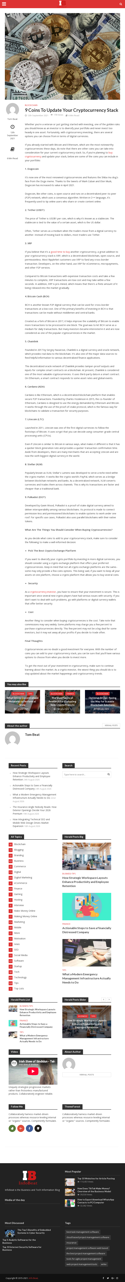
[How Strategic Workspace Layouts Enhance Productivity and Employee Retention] (86, 856)
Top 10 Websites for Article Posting (96, 1178)
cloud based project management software (88, 1237)
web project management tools (82, 1264)
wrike (103, 1264)
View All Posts (111, 725)
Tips (30, 693)
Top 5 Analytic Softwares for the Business (19, 1241)
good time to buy (60, 251)
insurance (71, 1242)
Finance (70, 693)
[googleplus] (20, 1128)
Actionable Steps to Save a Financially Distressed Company (32, 787)
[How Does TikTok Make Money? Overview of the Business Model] (70, 1191)
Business (66, 874)
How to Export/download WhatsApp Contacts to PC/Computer (95, 1201)
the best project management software (86, 1253)
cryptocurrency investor (43, 591)
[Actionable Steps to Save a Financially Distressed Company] (86, 906)
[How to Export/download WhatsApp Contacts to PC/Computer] (70, 1202)
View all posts (87, 1074)
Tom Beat (12, 119)
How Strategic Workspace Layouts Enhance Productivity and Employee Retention (31, 776)
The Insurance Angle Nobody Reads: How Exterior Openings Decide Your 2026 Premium (34, 810)
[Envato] (12, 1128)
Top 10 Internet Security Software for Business (22, 1248)
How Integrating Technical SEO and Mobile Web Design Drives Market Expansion (31, 823)
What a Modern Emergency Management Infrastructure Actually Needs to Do (34, 796)
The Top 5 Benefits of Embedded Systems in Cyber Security (34, 1231)
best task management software (83, 1231)
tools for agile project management (84, 1258)
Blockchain (31, 105)
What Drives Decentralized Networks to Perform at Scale (22, 701)
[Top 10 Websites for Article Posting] (70, 1181)
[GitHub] (38, 1128)
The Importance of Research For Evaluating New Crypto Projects (62, 701)
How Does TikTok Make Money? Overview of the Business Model (94, 1190)
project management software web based (87, 1248)
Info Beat (33, 1278)
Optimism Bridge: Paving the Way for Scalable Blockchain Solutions (102, 701)
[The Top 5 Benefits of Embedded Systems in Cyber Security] (10, 1233)
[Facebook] (29, 1128)
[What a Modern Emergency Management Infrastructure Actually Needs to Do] (86, 952)
